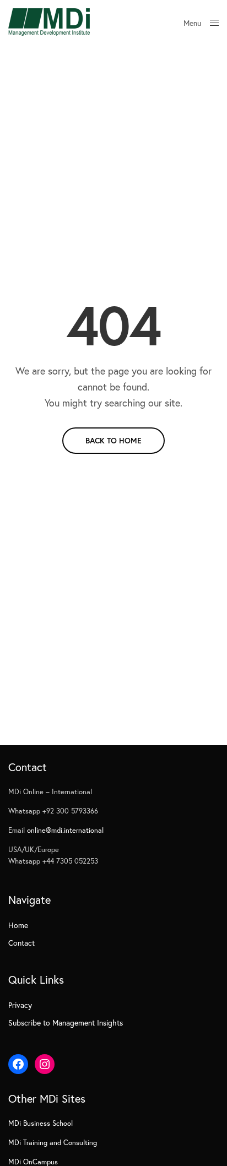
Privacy (20, 1005)
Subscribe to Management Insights (65, 1022)
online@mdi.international (65, 830)
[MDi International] (49, 22)
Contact (21, 942)
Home (18, 925)
